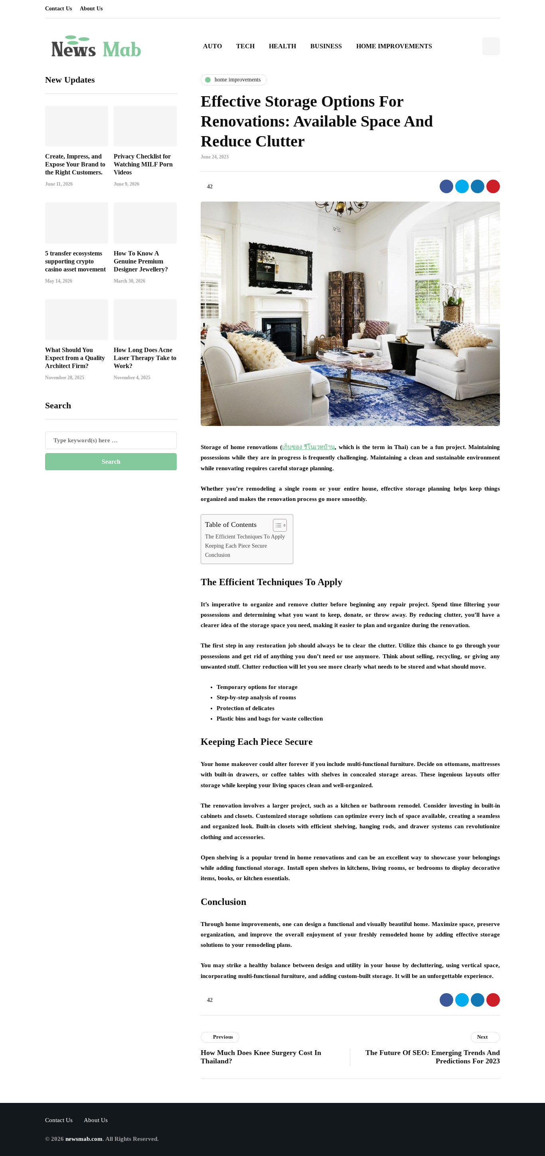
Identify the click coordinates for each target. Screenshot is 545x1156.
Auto (212, 46)
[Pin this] (493, 186)
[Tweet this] (462, 186)
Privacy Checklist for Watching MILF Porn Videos (143, 163)
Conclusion (217, 555)
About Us (91, 9)
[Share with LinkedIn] (477, 186)
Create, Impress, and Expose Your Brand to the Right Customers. (75, 163)
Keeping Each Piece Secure (236, 546)
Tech (245, 46)
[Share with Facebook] (446, 186)
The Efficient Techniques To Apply (245, 537)
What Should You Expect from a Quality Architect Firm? (75, 357)
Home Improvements (394, 46)
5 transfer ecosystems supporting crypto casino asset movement (75, 260)
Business (326, 46)
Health (282, 46)
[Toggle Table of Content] (276, 525)
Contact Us (58, 9)
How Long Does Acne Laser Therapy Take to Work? (145, 357)
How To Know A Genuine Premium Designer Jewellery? (141, 260)
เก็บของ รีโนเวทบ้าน (308, 447)
